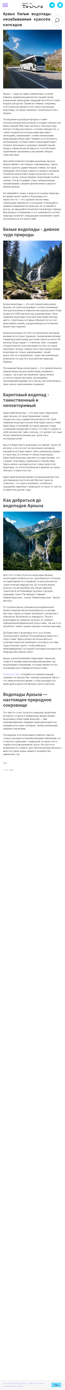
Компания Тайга (12, 674)
